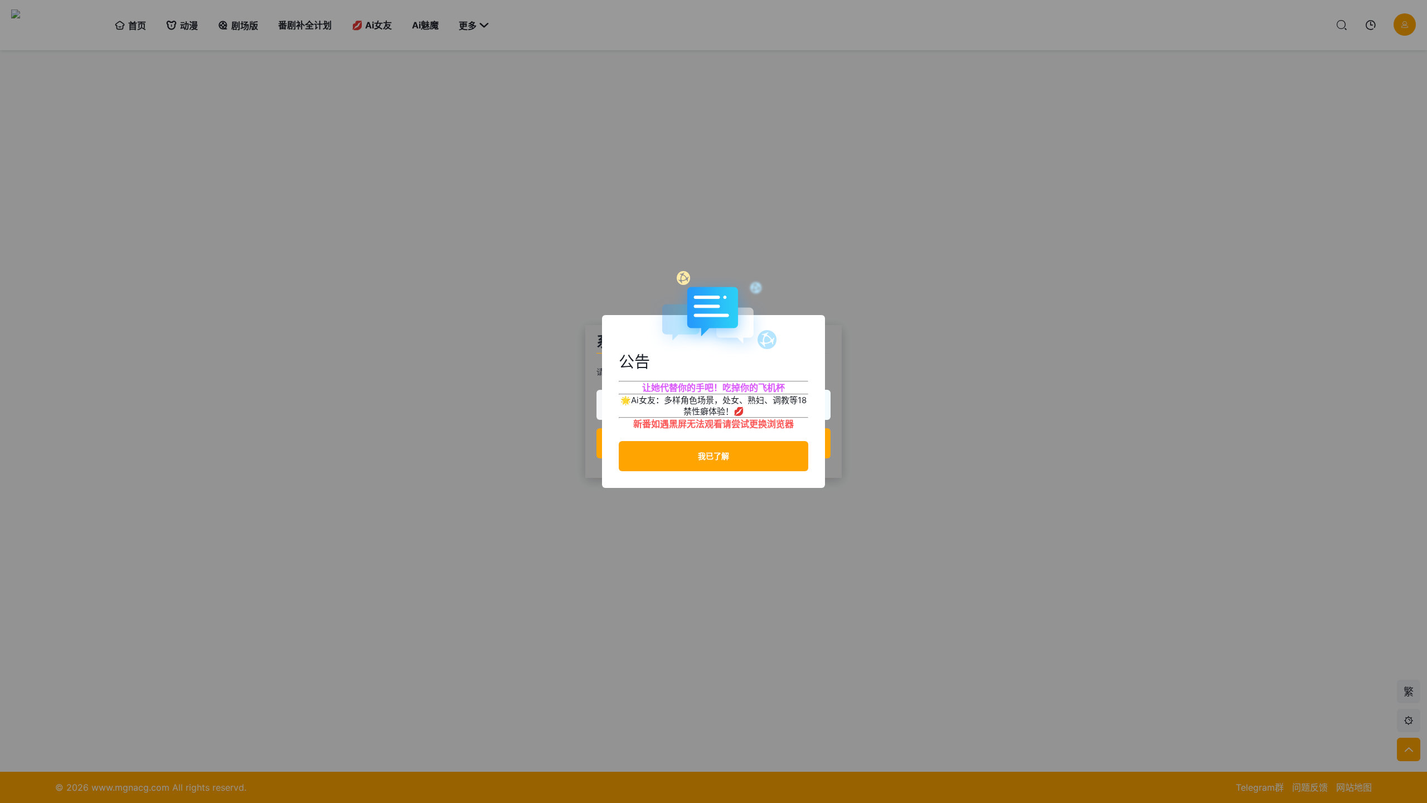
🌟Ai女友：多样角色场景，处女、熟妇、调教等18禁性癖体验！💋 (713, 406)
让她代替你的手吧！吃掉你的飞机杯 (713, 387)
